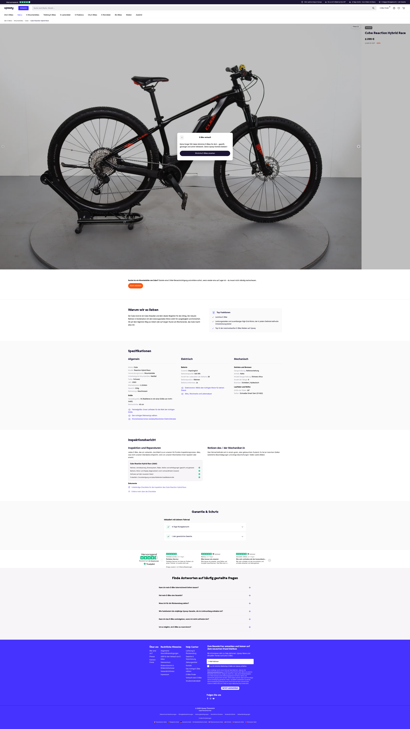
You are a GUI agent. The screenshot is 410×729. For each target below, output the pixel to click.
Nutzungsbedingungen (202, 714)
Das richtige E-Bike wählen (193, 670)
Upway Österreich (208, 708)
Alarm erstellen (135, 286)
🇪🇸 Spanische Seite (238, 722)
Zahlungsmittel (191, 662)
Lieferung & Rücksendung (191, 652)
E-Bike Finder (384, 8)
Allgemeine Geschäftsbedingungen (169, 652)
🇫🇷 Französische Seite (160, 722)
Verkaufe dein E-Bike (194, 678)
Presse (152, 657)
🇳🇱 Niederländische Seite (200, 722)
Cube (27, 21)
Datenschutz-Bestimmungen (168, 714)
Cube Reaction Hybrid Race (39, 21)
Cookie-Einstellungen (205, 718)
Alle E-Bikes (8, 21)
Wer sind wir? (152, 652)
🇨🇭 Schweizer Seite (250, 722)
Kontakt (189, 666)
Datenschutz (165, 662)
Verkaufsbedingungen (243, 714)
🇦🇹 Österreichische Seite (216, 722)
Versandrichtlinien (167, 671)
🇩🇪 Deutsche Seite (185, 722)
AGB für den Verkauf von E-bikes (171, 658)
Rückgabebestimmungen (186, 714)
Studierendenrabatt (193, 681)
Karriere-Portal (152, 661)
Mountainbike (18, 21)
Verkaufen (23, 8)
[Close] (207, 1)
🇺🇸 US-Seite (227, 722)
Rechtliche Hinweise (217, 714)
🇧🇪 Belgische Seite (173, 722)
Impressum (165, 675)
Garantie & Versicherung (191, 658)
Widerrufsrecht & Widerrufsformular (167, 667)
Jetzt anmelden (230, 688)
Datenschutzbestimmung (215, 672)
